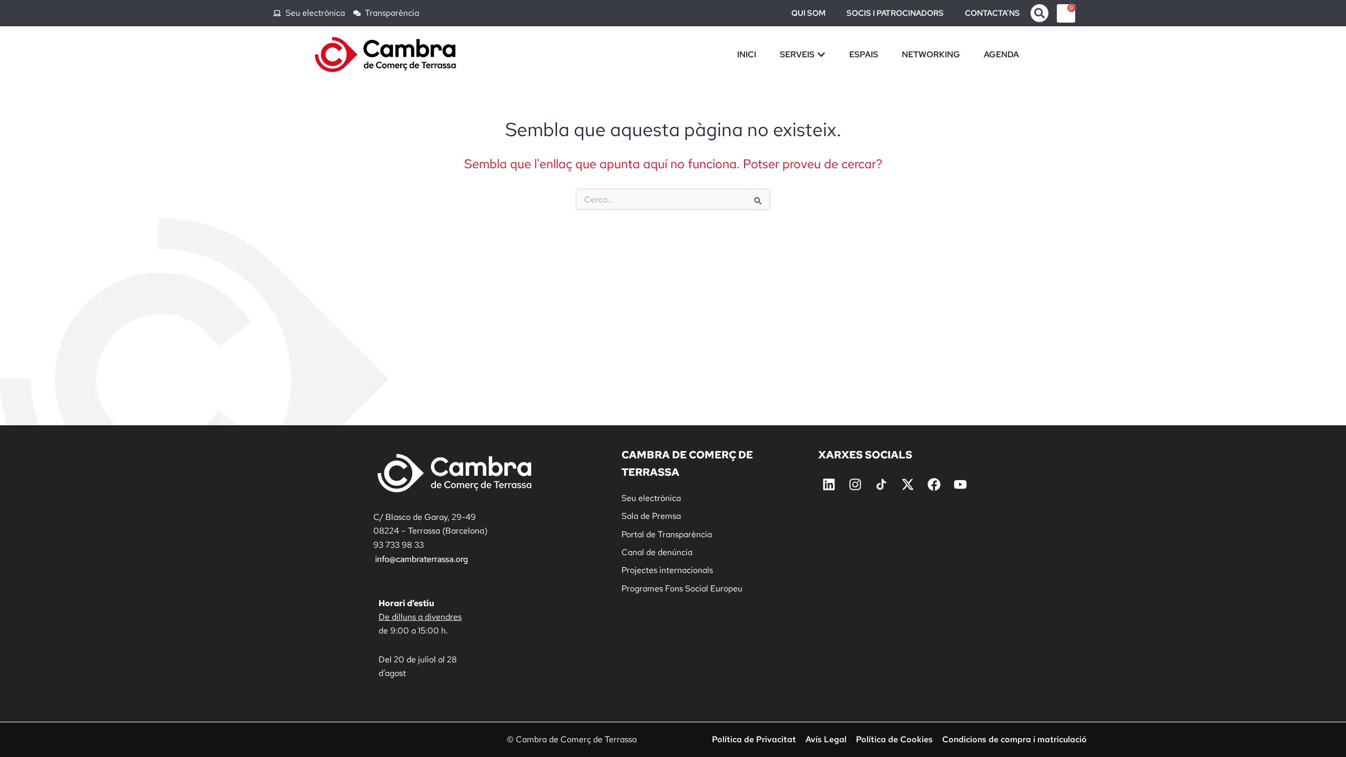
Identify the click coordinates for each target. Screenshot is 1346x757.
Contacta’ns (992, 13)
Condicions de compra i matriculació (1014, 739)
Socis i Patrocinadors (895, 13)
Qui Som (808, 13)
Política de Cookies (894, 739)
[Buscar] (1039, 13)
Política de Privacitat (754, 739)
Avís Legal (826, 739)
